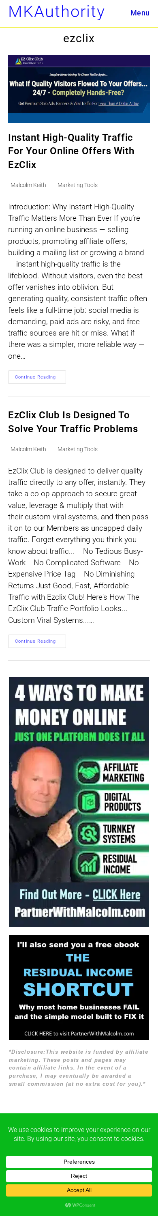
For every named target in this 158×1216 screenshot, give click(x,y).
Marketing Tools (78, 185)
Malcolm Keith (28, 185)
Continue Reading (40, 379)
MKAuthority (56, 11)
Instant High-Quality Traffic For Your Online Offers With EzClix (71, 151)
